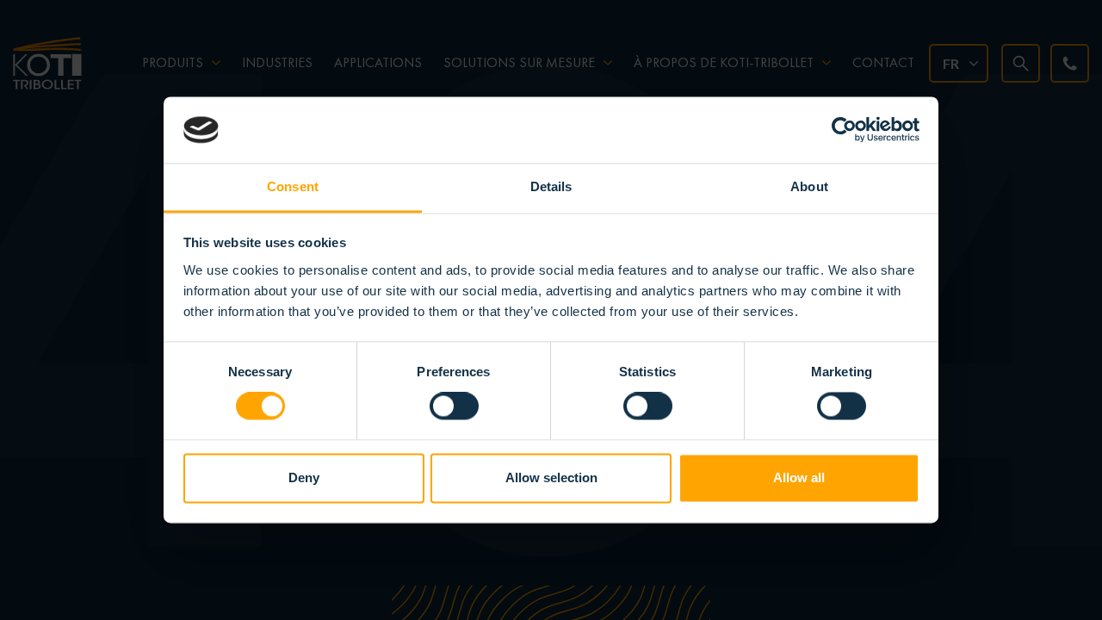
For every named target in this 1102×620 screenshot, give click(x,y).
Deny (303, 477)
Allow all (799, 477)
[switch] (454, 406)
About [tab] (809, 186)
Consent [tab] (293, 186)
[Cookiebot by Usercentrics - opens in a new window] (844, 130)
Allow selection (551, 477)
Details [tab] (551, 186)
